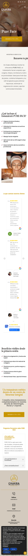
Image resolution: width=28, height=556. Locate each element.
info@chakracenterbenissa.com (14, 510)
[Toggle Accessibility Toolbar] (25, 553)
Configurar (5, 546)
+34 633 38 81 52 (13, 499)
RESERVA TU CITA (11, 39)
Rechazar (13, 549)
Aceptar (6, 549)
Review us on (13, 330)
